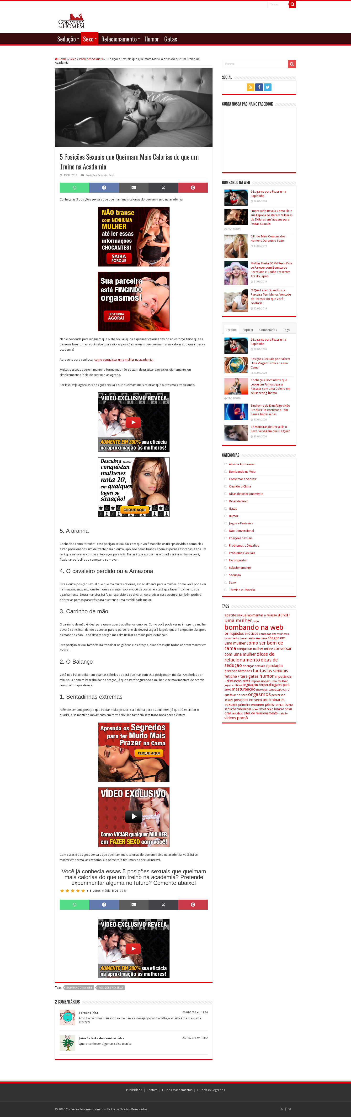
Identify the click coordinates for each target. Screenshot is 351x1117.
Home (62, 59)
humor (266, 676)
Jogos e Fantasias (241, 523)
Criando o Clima (240, 486)
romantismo (284, 705)
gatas (253, 676)
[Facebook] (259, 87)
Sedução (66, 38)
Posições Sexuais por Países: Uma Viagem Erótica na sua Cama (270, 363)
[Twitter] (267, 87)
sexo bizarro (275, 709)
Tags (286, 330)
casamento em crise (253, 638)
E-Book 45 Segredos (211, 1090)
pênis (269, 704)
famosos (245, 671)
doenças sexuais (254, 666)
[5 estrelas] (83, 890)
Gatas (170, 38)
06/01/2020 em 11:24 (195, 1012)
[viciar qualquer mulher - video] (134, 817)
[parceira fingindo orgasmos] (134, 301)
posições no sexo (111, 987)
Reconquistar (238, 560)
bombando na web (79, 987)
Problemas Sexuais (242, 553)
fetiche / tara (236, 676)
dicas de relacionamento (249, 657)
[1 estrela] (62, 890)
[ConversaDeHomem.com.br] (71, 20)
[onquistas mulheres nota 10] (134, 486)
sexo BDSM (259, 709)
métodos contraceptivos (271, 689)
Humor (151, 38)
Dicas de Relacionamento (246, 494)
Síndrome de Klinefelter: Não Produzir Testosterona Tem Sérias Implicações (270, 410)
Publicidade (134, 1090)
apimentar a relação (262, 615)
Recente (231, 330)
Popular (248, 330)
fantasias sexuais (270, 670)
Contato (152, 1090)
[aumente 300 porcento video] (134, 422)
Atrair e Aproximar (242, 464)
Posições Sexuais (91, 59)
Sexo (88, 38)
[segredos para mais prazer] (134, 752)
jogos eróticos (233, 685)
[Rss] (250, 87)
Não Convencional (241, 531)
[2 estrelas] (67, 890)
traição (283, 713)
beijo (256, 621)
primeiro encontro (251, 705)
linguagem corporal (257, 685)
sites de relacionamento (261, 713)
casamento (231, 638)
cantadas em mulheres (274, 633)
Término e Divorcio (242, 590)
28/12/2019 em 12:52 (195, 1038)
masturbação (243, 689)
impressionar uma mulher (269, 681)
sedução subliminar (237, 709)
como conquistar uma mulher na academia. (123, 359)
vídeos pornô (236, 717)
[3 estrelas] (72, 890)
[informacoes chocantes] (134, 236)
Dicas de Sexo (238, 501)
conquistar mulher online (255, 649)
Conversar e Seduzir (242, 479)
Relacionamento (119, 38)
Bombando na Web (242, 471)
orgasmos (259, 694)
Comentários (268, 330)
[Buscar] (292, 4)
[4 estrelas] (77, 890)
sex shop (237, 713)
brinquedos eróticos (241, 633)
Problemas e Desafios (244, 545)
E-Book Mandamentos (177, 1090)
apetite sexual (235, 615)
